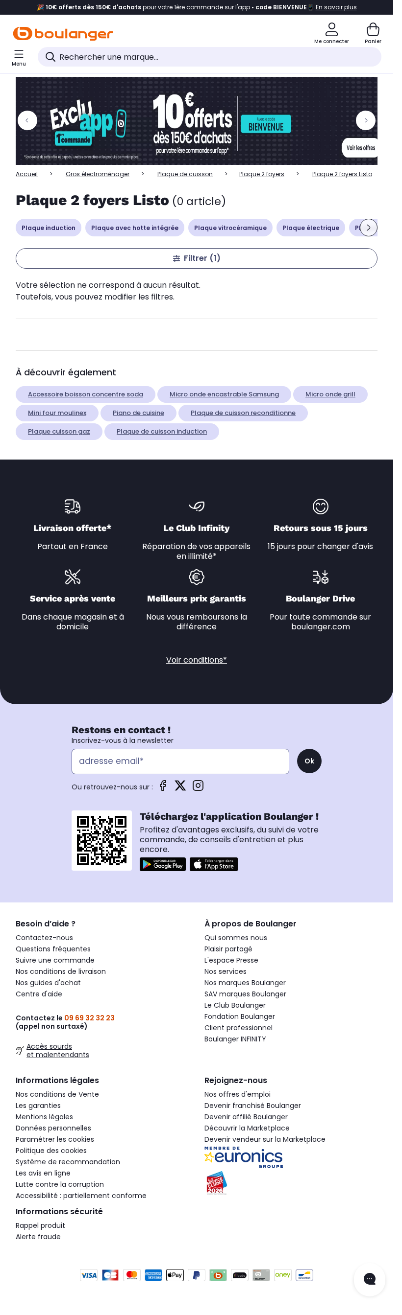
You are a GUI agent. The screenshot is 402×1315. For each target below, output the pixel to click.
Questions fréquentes (53, 949)
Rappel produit (40, 1225)
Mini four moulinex (57, 412)
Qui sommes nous (235, 938)
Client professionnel (238, 1028)
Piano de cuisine (138, 412)
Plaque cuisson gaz (59, 431)
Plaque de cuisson (185, 174)
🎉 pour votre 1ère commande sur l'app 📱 (197, 7)
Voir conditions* (196, 660)
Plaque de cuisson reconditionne (243, 412)
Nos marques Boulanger (245, 983)
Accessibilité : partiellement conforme (81, 1195)
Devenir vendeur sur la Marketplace (265, 1139)
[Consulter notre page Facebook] (163, 788)
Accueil (27, 174)
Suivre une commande (55, 960)
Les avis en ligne (43, 1173)
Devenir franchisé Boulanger (252, 1105)
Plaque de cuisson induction (162, 431)
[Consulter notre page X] (180, 788)
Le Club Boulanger (235, 1005)
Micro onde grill (330, 394)
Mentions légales (44, 1117)
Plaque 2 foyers (261, 174)
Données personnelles (53, 1128)
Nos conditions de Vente (57, 1094)
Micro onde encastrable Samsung (224, 394)
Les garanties (38, 1105)
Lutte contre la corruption (60, 1184)
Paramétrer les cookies (55, 1139)
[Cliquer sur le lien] (201, 121)
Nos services (225, 971)
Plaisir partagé (228, 949)
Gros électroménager (97, 174)
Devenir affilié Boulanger (246, 1117)
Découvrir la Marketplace (247, 1128)
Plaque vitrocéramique (230, 228)
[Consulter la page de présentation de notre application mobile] (163, 864)
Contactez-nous (44, 938)
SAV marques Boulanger (245, 994)
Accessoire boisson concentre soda (85, 394)
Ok (309, 761)
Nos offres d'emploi (237, 1094)
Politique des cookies (51, 1150)
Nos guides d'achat (48, 983)
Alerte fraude (38, 1237)
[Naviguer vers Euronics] (290, 1157)
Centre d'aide (39, 994)
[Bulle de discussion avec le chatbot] (369, 1279)
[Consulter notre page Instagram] (198, 788)
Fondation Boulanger (239, 1016)
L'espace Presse (231, 960)
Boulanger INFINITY (235, 1039)
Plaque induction (48, 228)
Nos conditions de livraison (61, 971)
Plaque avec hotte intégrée (134, 228)
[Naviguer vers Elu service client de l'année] (290, 1183)
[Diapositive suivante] (368, 227)
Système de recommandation (68, 1162)
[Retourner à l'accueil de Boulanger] (63, 34)
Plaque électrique (310, 228)
